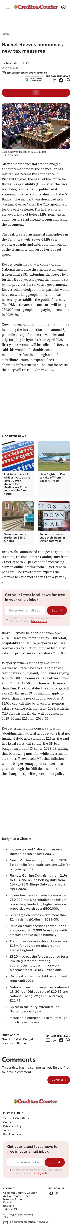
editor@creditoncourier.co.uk (29, 1222)
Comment (58, 1080)
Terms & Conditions (16, 1118)
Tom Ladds (12, 63)
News (6, 34)
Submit (57, 610)
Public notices (12, 1134)
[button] (8, 7)
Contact (8, 1122)
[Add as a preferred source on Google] (33, 79)
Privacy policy (12, 1126)
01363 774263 (24, 1215)
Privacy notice (39, 621)
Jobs (6, 1130)
